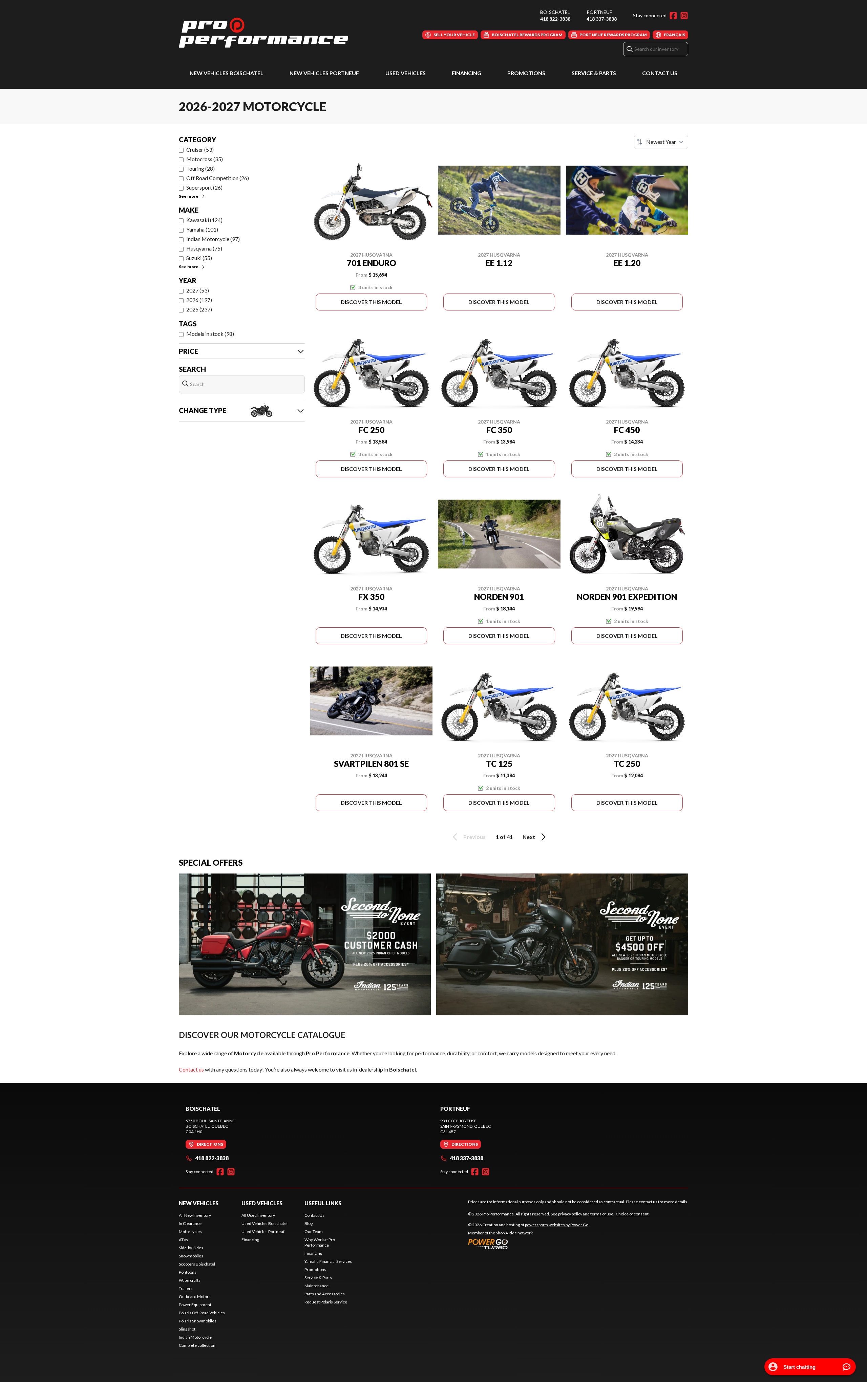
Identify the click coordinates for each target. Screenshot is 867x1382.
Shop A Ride (506, 1232)
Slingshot (187, 1329)
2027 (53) (197, 290)
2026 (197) (199, 300)
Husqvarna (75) (204, 248)
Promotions (526, 73)
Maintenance (316, 1285)
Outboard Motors (195, 1296)
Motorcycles (190, 1231)
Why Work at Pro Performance (319, 1242)
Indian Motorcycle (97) (213, 239)
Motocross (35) (204, 159)
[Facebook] (673, 16)
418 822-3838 (555, 19)
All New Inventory (195, 1215)
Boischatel (555, 12)
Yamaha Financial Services (328, 1261)
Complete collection (197, 1345)
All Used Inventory (258, 1215)
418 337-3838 (602, 19)
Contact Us (659, 73)
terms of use (601, 1213)
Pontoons (187, 1272)
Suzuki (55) (199, 258)
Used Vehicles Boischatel (264, 1223)
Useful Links (322, 1203)
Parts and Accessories (324, 1293)
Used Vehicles (405, 73)
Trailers (186, 1288)
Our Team (313, 1231)
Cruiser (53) (200, 149)
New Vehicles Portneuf (324, 73)
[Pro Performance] (263, 33)
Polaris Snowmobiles (197, 1320)
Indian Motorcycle (195, 1337)
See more (188, 196)
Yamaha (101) (202, 229)
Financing (466, 73)
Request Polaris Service (325, 1301)
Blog (308, 1223)
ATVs (183, 1239)
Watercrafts (189, 1280)
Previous (474, 837)
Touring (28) (200, 168)
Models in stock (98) (210, 333)
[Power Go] (528, 1243)
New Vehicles (198, 1203)
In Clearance (190, 1223)
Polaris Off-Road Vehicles (202, 1312)
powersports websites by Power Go (556, 1224)
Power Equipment (195, 1304)
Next (529, 837)
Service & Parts (594, 73)
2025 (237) (199, 309)
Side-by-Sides (191, 1247)
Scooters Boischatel (197, 1264)
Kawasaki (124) (204, 220)
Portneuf (599, 12)
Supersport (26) (204, 187)
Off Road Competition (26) (217, 178)
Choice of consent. (633, 1213)
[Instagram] (684, 16)
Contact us (191, 1069)
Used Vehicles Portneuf (262, 1231)
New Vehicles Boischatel (226, 73)
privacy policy (570, 1213)
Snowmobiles (191, 1255)
